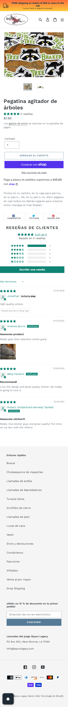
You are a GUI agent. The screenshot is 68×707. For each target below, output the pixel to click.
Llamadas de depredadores (24, 490)
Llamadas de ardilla (19, 481)
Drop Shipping (16, 588)
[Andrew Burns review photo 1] (8, 352)
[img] (8, 291)
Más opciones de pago (34, 172)
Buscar (11, 463)
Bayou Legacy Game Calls (26, 696)
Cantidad (9, 138)
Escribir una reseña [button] (32, 269)
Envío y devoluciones (20, 543)
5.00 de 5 (41, 234)
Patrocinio (13, 561)
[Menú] (62, 19)
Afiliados (12, 570)
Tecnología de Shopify (52, 696)
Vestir (10, 534)
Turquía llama (15, 499)
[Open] (8, 699)
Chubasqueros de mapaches (25, 472)
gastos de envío (18, 123)
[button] (12, 114)
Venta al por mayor (19, 579)
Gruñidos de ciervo (19, 507)
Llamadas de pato (18, 516)
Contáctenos (15, 552)
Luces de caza (16, 525)
